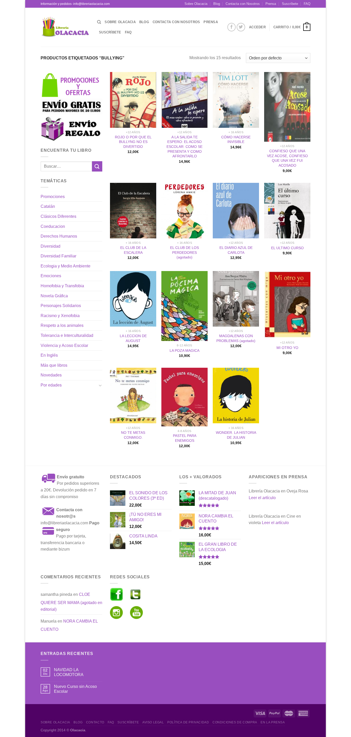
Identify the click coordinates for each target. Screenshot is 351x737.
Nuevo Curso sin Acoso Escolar (75, 689)
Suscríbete (290, 4)
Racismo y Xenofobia (60, 315)
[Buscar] (99, 22)
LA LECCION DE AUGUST (133, 338)
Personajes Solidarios (61, 305)
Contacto (95, 722)
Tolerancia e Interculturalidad (67, 335)
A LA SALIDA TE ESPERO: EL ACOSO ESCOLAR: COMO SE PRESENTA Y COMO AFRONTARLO (184, 146)
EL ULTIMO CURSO (287, 248)
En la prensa (273, 722)
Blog (216, 4)
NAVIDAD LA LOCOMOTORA (69, 672)
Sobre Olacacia (195, 4)
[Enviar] (97, 166)
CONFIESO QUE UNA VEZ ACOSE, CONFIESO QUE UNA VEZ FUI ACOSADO (287, 158)
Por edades (51, 385)
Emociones (51, 276)
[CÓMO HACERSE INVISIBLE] (236, 100)
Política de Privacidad (188, 722)
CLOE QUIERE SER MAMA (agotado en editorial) (71, 601)
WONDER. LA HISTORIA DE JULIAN (236, 434)
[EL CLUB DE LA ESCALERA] (133, 210)
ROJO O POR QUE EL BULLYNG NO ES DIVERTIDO (133, 142)
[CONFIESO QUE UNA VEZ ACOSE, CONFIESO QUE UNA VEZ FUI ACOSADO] (287, 107)
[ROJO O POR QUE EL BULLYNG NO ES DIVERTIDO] (133, 100)
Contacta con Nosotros (243, 4)
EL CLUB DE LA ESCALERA (133, 250)
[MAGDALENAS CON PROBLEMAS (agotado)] (236, 299)
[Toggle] (100, 385)
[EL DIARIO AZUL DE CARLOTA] (236, 210)
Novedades (51, 375)
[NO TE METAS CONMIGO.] (133, 395)
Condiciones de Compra (235, 722)
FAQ (307, 4)
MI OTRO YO (287, 348)
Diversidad (50, 246)
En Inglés (49, 355)
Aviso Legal (153, 722)
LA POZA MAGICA (184, 350)
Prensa (270, 4)
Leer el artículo (262, 498)
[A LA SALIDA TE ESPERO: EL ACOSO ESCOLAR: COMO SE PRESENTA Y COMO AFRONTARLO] (184, 100)
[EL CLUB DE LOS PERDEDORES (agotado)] (184, 210)
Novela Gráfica (54, 296)
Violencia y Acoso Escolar (64, 345)
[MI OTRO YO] (287, 304)
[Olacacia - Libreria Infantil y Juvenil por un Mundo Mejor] (65, 27)
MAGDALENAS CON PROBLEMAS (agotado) (235, 338)
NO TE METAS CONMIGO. (133, 434)
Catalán (48, 206)
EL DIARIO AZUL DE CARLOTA (236, 250)
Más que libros (54, 365)
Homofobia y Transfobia (62, 286)
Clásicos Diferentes (58, 216)
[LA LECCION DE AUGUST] (133, 299)
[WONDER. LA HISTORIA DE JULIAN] (236, 395)
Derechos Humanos (59, 236)
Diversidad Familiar (58, 256)
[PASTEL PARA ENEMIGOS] (184, 397)
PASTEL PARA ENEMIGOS (184, 438)
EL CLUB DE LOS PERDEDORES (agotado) (184, 252)
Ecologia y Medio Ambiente (65, 266)
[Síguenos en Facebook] (231, 27)
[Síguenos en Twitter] (241, 27)
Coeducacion (53, 226)
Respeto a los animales (62, 325)
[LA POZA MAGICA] (184, 306)
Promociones (53, 196)
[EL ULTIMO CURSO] (287, 210)
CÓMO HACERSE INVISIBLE (236, 139)
